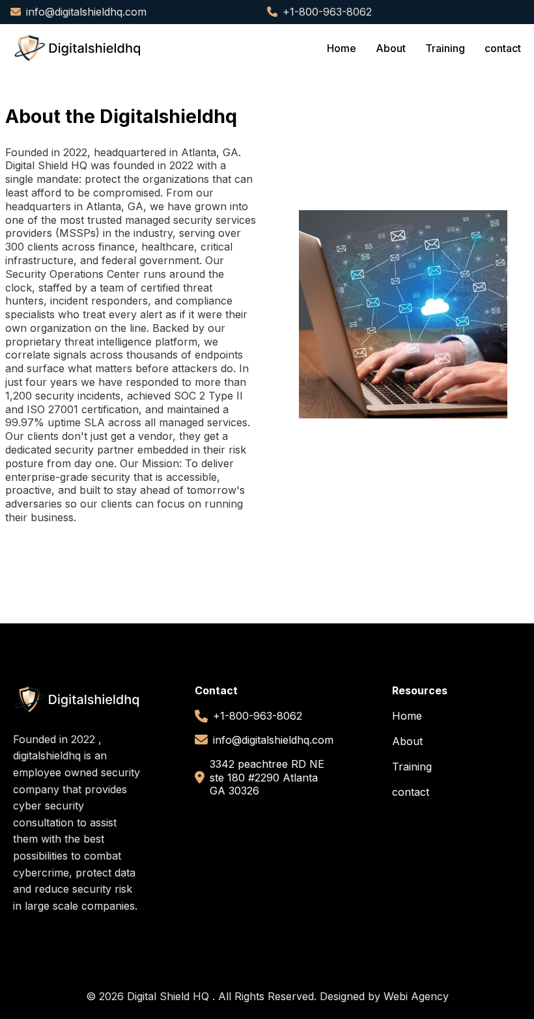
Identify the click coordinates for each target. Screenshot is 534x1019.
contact (503, 48)
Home (341, 48)
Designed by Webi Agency (384, 996)
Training (445, 48)
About (391, 48)
